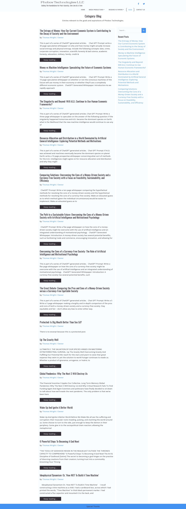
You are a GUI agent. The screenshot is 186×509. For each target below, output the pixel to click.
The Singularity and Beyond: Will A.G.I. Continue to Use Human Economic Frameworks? (73, 102)
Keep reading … (50, 60)
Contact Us (140, 10)
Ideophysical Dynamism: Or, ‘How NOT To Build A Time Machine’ (69, 475)
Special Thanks (93, 506)
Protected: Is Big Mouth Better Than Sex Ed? (61, 322)
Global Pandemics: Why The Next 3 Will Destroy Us (64, 374)
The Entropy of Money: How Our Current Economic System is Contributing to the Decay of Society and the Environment (75, 32)
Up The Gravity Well (49, 340)
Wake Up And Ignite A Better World (56, 407)
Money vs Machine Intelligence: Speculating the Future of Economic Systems (75, 67)
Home (83, 10)
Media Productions (96, 10)
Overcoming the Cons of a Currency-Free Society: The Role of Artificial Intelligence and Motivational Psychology (73, 252)
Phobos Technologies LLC (62, 2)
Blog (130, 10)
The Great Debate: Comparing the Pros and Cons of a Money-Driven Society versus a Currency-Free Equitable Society (75, 289)
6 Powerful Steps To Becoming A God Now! (59, 441)
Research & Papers (116, 10)
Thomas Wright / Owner (53, 37)
